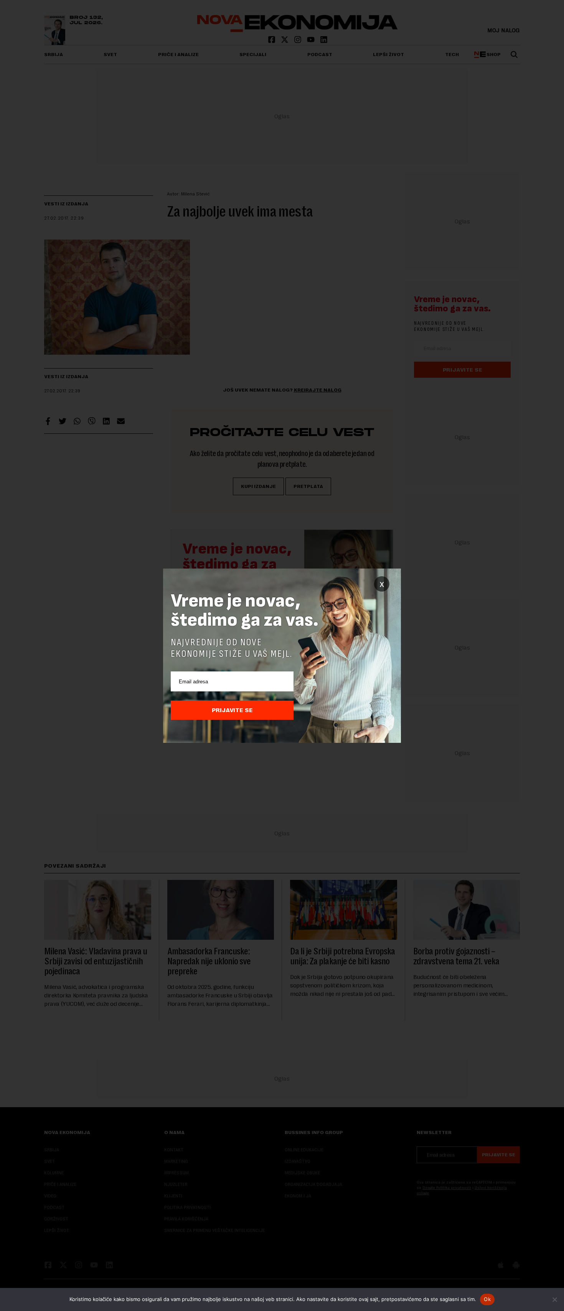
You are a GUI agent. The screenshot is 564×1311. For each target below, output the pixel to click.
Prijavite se (232, 710)
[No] (554, 1299)
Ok (487, 1299)
